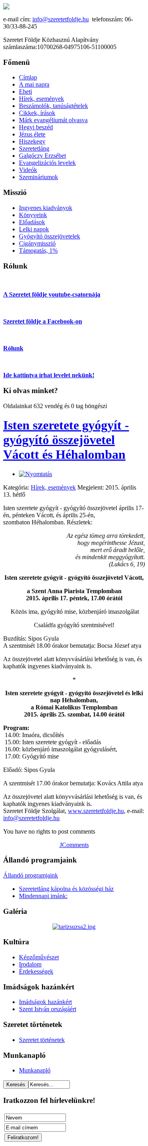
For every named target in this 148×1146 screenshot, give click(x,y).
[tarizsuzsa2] (74, 926)
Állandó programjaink (30, 875)
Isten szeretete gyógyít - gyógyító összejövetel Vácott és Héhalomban (66, 439)
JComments (74, 845)
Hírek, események (53, 487)
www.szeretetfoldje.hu (96, 810)
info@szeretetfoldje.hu (60, 19)
